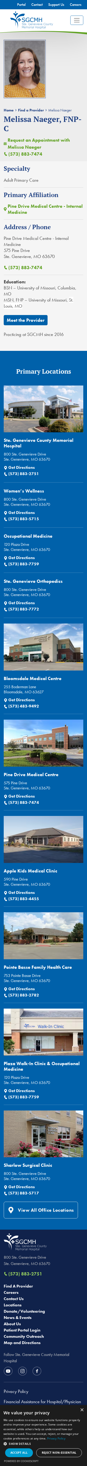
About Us (12, 1323)
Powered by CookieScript (21, 1461)
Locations (13, 1305)
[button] (43, 1443)
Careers (11, 1292)
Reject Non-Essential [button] (59, 1453)
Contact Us (14, 1298)
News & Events (18, 1317)
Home (9, 110)
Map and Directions (22, 1342)
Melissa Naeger (60, 110)
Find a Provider (31, 110)
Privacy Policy (16, 1391)
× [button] (82, 1410)
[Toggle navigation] (76, 20)
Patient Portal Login (22, 1330)
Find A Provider (18, 1286)
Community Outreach (24, 1336)
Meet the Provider (26, 320)
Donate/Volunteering (24, 1311)
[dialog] (43, 1435)
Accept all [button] (19, 1453)
